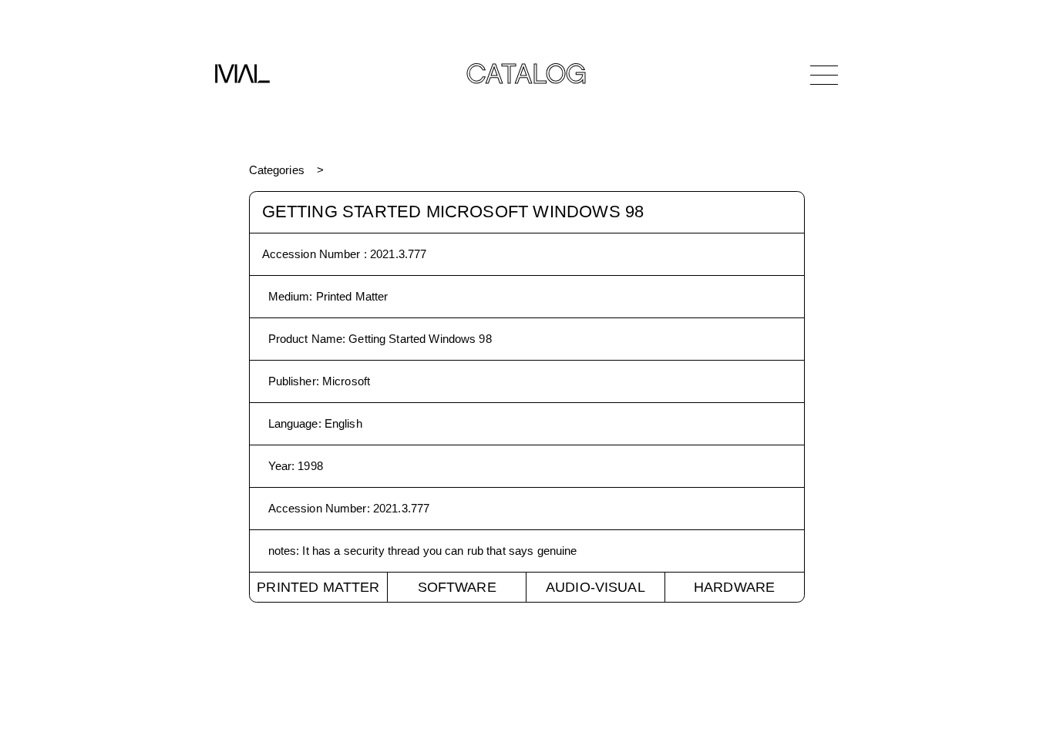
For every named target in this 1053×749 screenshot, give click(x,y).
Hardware (734, 587)
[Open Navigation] (824, 74)
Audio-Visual (595, 587)
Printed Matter (318, 587)
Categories (276, 169)
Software (457, 587)
